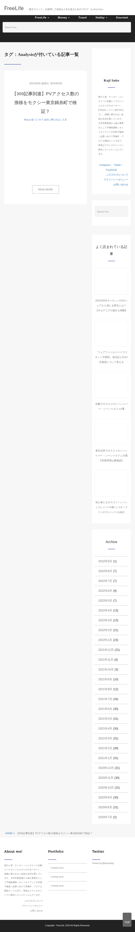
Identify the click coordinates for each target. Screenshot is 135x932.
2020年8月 (105, 807)
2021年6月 (105, 709)
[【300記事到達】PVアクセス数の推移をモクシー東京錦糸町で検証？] (45, 153)
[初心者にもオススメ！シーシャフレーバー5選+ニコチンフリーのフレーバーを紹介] (111, 483)
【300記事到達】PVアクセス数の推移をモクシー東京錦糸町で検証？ (45, 102)
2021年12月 (106, 650)
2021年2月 (105, 748)
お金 (31, 119)
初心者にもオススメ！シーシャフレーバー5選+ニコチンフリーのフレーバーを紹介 (111, 507)
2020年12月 (106, 768)
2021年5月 (105, 718)
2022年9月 (105, 561)
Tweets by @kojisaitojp (103, 863)
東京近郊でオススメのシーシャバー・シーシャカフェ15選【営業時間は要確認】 (111, 455)
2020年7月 (105, 817)
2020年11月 (105, 777)
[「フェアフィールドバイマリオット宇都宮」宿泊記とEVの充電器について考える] (111, 333)
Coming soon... (58, 868)
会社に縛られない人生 (55, 119)
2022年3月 (105, 620)
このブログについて (117, 174)
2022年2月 (105, 630)
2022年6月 (105, 590)
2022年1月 (105, 640)
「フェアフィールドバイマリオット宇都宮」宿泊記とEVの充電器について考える (111, 357)
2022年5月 (105, 600)
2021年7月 (105, 699)
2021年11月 (105, 659)
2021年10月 (106, 669)
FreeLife (60, 925)
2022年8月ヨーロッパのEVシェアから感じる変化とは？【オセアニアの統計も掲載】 (111, 305)
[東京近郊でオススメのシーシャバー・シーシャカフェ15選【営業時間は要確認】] (111, 431)
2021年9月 (105, 679)
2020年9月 (105, 797)
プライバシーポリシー (116, 179)
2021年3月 (105, 738)
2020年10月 (106, 787)
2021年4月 (105, 728)
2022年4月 (105, 610)
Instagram (105, 164)
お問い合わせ (120, 184)
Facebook (111, 169)
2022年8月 (105, 571)
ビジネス (38, 119)
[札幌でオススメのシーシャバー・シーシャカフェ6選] (111, 385)
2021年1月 (105, 758)
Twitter (117, 164)
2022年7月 (105, 581)
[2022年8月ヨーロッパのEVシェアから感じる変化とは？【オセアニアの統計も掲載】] (111, 281)
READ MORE (45, 189)
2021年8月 (105, 689)
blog (26, 119)
